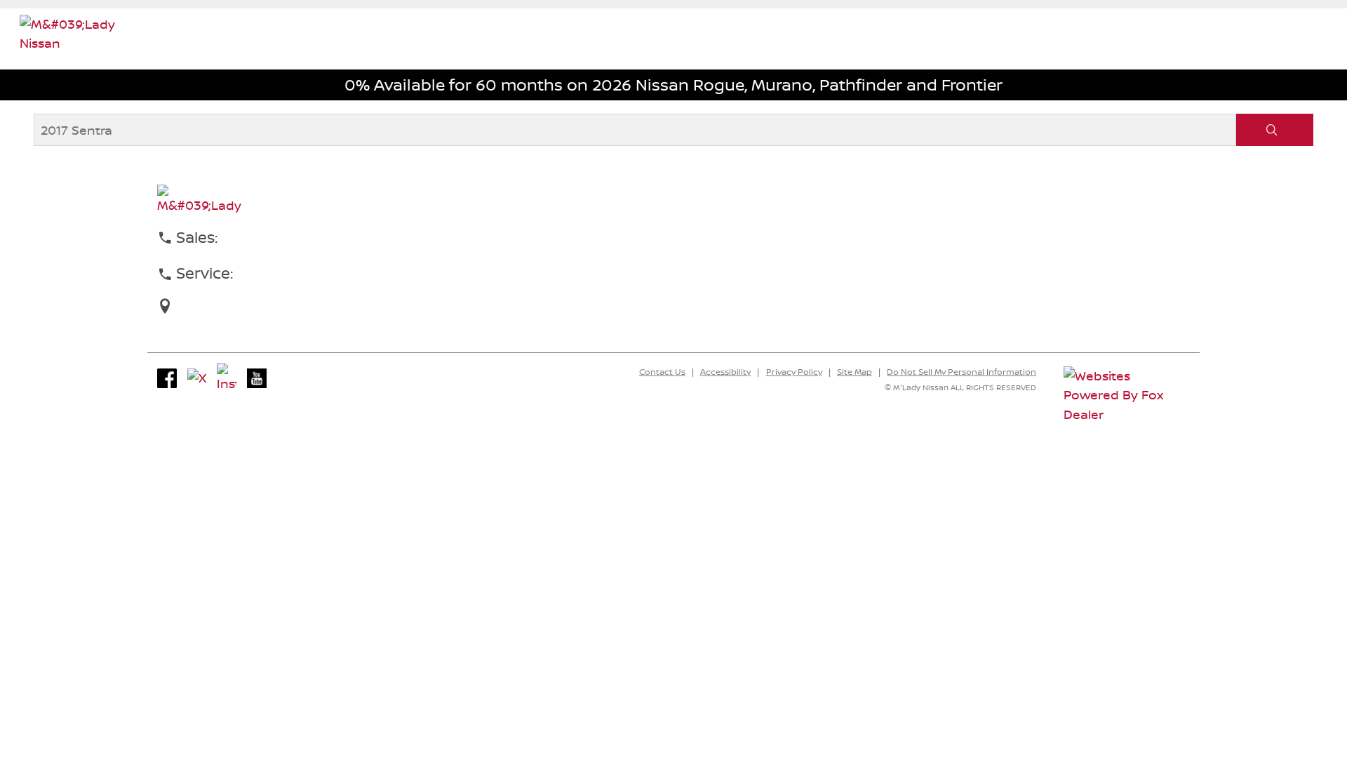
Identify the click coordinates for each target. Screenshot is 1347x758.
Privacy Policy (794, 372)
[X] (197, 378)
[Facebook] (167, 378)
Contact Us (662, 372)
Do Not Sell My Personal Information (961, 372)
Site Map (854, 372)
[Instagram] (226, 378)
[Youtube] (257, 378)
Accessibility (725, 372)
